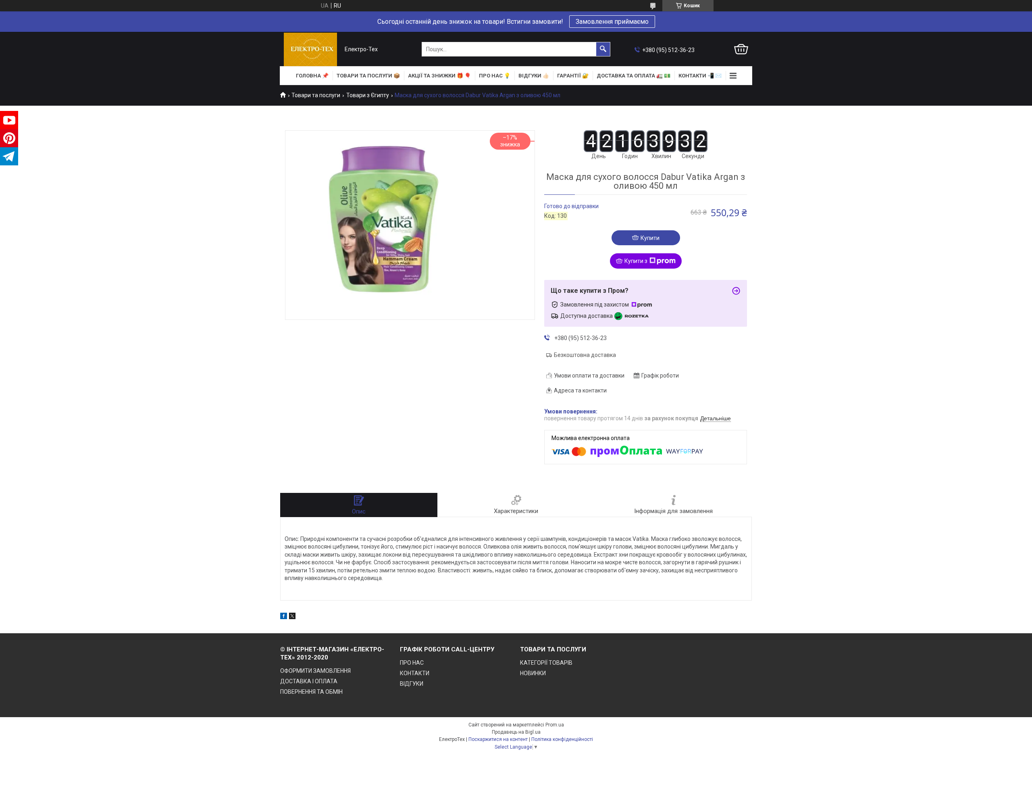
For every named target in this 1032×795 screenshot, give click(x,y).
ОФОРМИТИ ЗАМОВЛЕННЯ (315, 671)
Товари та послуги (315, 95)
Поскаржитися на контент (498, 739)
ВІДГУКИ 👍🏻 (533, 76)
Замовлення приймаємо (612, 21)
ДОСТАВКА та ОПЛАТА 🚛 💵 (633, 76)
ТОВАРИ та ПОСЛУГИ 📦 (368, 76)
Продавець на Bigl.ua (516, 732)
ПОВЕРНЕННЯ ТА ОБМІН (311, 692)
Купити (650, 238)
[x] (292, 617)
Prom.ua (554, 725)
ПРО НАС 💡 (494, 76)
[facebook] (283, 617)
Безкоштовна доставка (585, 355)
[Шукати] (603, 49)
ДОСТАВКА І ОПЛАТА (308, 681)
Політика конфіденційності (562, 739)
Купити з (635, 261)
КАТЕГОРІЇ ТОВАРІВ (546, 662)
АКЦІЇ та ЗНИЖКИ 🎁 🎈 (439, 76)
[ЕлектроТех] (310, 49)
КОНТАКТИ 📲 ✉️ (700, 76)
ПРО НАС (412, 662)
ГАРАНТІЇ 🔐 (573, 76)
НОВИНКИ (533, 673)
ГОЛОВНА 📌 (312, 76)
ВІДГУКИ (411, 683)
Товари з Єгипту (367, 95)
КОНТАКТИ (414, 673)
